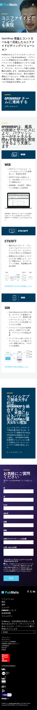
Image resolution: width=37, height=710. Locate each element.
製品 (3, 602)
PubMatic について (9, 610)
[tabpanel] (18, 187)
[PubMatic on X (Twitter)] (31, 591)
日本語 (5, 632)
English (4, 648)
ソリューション (8, 599)
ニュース (5, 607)
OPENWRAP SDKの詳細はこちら (16, 367)
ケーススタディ (13, 452)
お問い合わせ (10, 106)
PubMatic (10, 643)
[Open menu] (33, 4)
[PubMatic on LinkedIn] (34, 591)
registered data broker (14, 703)
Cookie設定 (5, 645)
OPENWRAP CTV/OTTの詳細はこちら (18, 286)
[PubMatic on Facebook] (28, 591)
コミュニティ (7, 616)
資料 (3, 605)
